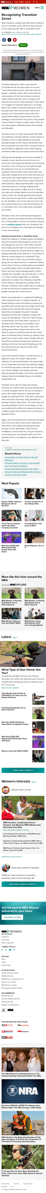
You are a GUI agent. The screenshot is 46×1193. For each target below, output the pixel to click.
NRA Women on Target (9, 985)
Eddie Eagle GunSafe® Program (25, 868)
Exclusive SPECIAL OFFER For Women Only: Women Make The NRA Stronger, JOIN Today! (21, 1106)
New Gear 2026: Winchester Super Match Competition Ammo (15, 723)
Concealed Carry (28, 34)
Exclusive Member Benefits (11, 999)
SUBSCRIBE (12, 917)
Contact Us (5, 937)
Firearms (38, 34)
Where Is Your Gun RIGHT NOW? (15, 751)
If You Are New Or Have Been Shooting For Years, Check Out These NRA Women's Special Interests (22, 1173)
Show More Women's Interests (26, 884)
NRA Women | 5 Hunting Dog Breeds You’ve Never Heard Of (11, 602)
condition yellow (14, 224)
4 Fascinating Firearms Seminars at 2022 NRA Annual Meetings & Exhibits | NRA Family (22, 835)
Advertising (5, 940)
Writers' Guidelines (8, 943)
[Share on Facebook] (4, 38)
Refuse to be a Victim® (9, 982)
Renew (21, 2)
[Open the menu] (42, 7)
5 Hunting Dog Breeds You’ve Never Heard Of (14, 708)
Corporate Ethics (28, 1184)
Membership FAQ (7, 1002)
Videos (4, 962)
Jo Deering (8, 450)
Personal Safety (31, 450)
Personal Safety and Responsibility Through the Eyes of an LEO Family (23, 473)
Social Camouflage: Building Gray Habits (21, 468)
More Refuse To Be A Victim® (11, 857)
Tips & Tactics (17, 34)
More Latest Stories (28, 770)
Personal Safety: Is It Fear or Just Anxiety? (22, 463)
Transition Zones (19, 450)
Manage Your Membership (10, 1005)
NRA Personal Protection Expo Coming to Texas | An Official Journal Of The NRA (21, 849)
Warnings (4, 1187)
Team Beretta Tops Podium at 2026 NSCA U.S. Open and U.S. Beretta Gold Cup (14, 695)
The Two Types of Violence (16, 466)
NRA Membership (7, 976)
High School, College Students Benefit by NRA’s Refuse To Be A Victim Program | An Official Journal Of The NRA (23, 842)
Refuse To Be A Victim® (21, 790)
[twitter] (9, 38)
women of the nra (22, 830)
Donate (27, 2)
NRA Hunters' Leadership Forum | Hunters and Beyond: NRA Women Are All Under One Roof (22, 825)
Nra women (11, 830)
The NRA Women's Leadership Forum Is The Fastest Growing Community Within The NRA (21, 1074)
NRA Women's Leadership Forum (13, 979)
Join (16, 2)
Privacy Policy (5, 1184)
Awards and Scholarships (10, 973)
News (3, 34)
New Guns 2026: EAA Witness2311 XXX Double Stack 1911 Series (14, 738)
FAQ (12, 1187)
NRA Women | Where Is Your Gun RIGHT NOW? (11, 622)
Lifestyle (9, 34)
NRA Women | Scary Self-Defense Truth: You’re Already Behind (34, 623)
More (14, 638)
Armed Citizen (6, 965)
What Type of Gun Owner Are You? (21, 671)
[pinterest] (14, 38)
